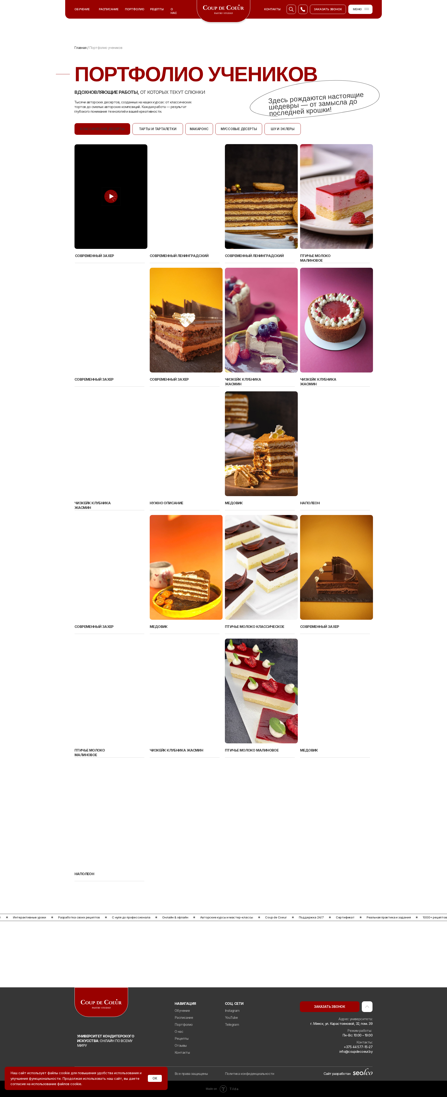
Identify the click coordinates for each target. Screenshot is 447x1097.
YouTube (231, 1017)
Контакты (182, 1052)
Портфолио (184, 1024)
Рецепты (157, 9)
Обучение (81, 9)
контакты (272, 9)
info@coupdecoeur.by (355, 1051)
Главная (80, 47)
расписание (109, 9)
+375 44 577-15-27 (358, 1047)
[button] (328, 9)
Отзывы (180, 1045)
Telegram (232, 1024)
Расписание (184, 1017)
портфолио (134, 9)
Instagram (232, 1010)
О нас (174, 11)
